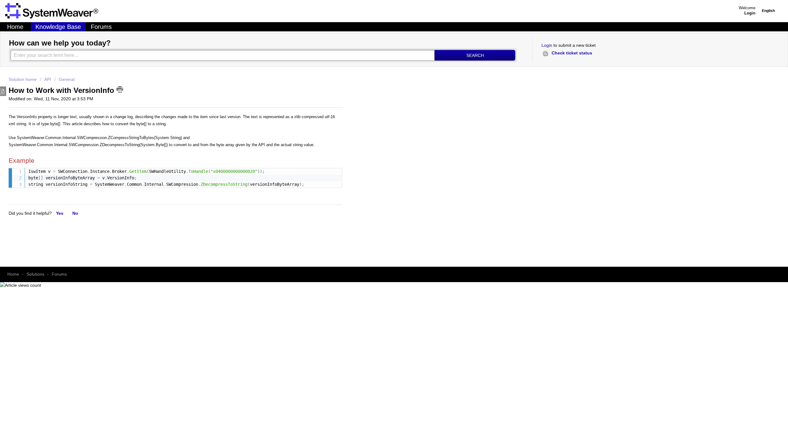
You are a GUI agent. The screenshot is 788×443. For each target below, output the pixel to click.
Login (546, 45)
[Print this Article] (119, 89)
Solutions (35, 274)
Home (15, 26)
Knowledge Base (58, 26)
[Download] (164, 83)
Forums (101, 26)
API (47, 79)
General (66, 79)
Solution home (23, 79)
